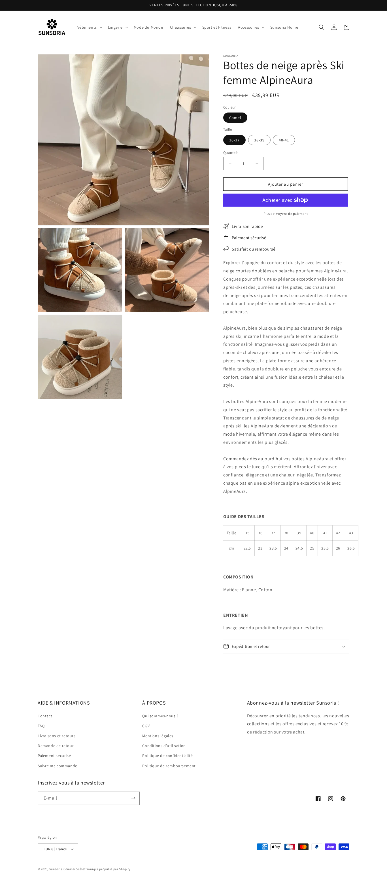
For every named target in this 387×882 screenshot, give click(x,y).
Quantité (230, 152)
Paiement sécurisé (54, 755)
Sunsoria (56, 869)
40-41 (284, 140)
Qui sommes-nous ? (160, 715)
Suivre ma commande (57, 765)
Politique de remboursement (169, 765)
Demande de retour (56, 745)
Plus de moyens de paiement (285, 213)
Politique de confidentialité (167, 755)
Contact (45, 715)
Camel (235, 117)
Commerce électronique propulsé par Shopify (96, 869)
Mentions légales (157, 735)
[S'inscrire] (133, 798)
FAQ (41, 725)
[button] (89, 27)
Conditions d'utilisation (164, 745)
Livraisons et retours (57, 735)
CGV (146, 725)
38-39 (259, 140)
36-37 (234, 140)
